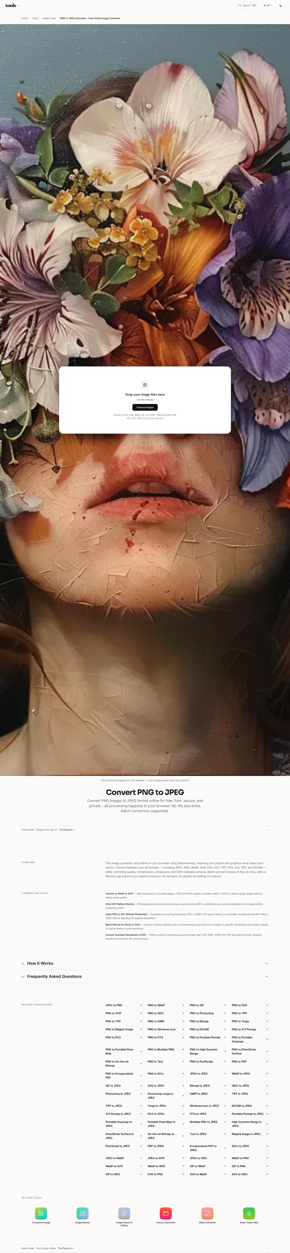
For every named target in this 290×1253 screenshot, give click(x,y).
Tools (35, 18)
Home (24, 18)
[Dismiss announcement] (267, 829)
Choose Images (145, 407)
